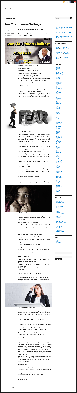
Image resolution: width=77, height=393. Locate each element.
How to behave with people (61, 210)
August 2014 (58, 165)
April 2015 (58, 157)
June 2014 (58, 166)
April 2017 (58, 131)
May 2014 (58, 167)
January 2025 (58, 69)
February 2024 (59, 82)
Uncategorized (59, 230)
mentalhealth (11, 33)
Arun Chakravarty (59, 53)
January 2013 (58, 187)
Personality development (61, 218)
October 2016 (58, 138)
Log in (57, 241)
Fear (5, 30)
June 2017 (58, 128)
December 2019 (59, 102)
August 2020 (58, 92)
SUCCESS (12, 31)
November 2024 (59, 72)
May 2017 (58, 130)
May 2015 (58, 156)
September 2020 (59, 91)
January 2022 (58, 86)
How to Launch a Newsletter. (61, 34)
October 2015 (58, 152)
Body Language (59, 201)
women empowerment (60, 231)
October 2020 (59, 89)
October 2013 (58, 176)
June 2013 (58, 181)
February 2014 (59, 171)
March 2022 (58, 83)
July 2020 (58, 93)
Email (56, 255)
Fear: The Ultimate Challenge (23, 24)
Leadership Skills (59, 215)
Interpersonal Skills (60, 213)
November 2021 (59, 88)
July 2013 (58, 180)
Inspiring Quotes (59, 211)
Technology (58, 227)
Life (7, 33)
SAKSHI (57, 57)
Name (56, 251)
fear (5, 33)
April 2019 (58, 111)
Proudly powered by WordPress (12, 387)
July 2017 (58, 127)
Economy (58, 205)
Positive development (60, 220)
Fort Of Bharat (59, 208)
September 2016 (59, 140)
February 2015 (59, 160)
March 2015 (58, 158)
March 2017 (58, 132)
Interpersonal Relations (61, 212)
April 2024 (58, 79)
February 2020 (59, 99)
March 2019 (58, 112)
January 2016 (58, 150)
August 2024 (58, 76)
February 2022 (59, 84)
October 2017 (58, 123)
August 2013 (58, 178)
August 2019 (58, 106)
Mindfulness (58, 217)
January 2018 (58, 119)
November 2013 (59, 175)
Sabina (57, 48)
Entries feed (58, 242)
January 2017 (58, 135)
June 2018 (58, 114)
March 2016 (58, 147)
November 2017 (59, 122)
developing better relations (61, 202)
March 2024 (58, 81)
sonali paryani (59, 46)
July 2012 (58, 190)
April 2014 (58, 168)
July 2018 (58, 113)
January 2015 (58, 161)
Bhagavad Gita (59, 200)
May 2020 (58, 96)
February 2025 (59, 68)
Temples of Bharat (59, 228)
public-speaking (59, 221)
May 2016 (58, 145)
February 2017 (59, 133)
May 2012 (58, 191)
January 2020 (58, 101)
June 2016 (58, 143)
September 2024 (59, 74)
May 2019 (58, 109)
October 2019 (58, 103)
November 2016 (59, 137)
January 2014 (58, 172)
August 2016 (58, 141)
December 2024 (59, 71)
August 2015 (58, 155)
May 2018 (58, 116)
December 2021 (59, 87)
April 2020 (58, 97)
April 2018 (58, 117)
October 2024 (59, 73)
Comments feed (59, 243)
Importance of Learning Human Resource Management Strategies (64, 55)
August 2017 (58, 126)
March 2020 (58, 98)
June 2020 (58, 94)
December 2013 (59, 173)
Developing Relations (60, 203)
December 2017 (59, 121)
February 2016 (59, 148)
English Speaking (59, 206)
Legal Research (59, 216)
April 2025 (58, 67)
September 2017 (59, 125)
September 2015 (59, 153)
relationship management (61, 222)
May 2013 (58, 182)
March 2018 (58, 118)
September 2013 (59, 177)
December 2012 (59, 189)
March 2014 (58, 170)
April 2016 (58, 146)
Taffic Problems (59, 226)
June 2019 (58, 108)
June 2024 (58, 77)
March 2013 (58, 185)
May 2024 (58, 78)
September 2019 (59, 104)
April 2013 (58, 183)
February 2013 (59, 186)
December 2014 (59, 162)
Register (58, 240)
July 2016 (58, 142)
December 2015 (59, 151)
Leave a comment (8, 35)
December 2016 (59, 136)
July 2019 (58, 107)
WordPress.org (59, 245)
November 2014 (59, 163)
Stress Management (60, 223)
